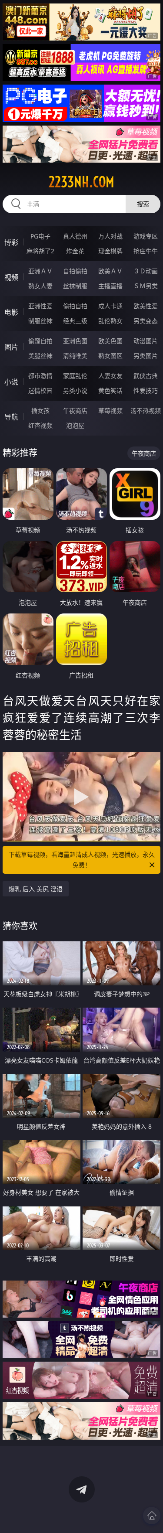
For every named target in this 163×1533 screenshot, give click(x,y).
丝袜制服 (75, 286)
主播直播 (110, 286)
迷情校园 (40, 390)
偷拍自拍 (75, 306)
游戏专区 (145, 236)
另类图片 (145, 355)
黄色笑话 (110, 390)
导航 (11, 417)
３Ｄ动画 (145, 271)
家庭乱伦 (75, 375)
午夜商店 (75, 410)
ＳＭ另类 (145, 286)
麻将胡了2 (40, 251)
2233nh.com (81, 182)
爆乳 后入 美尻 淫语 (36, 889)
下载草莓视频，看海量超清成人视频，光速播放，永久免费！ (82, 859)
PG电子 (40, 236)
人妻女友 (110, 375)
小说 (11, 382)
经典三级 (75, 321)
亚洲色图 (75, 341)
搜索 (143, 204)
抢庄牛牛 (145, 251)
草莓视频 (110, 410)
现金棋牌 (110, 251)
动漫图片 (145, 341)
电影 (11, 312)
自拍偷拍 (75, 271)
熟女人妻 (40, 286)
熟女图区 (110, 355)
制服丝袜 (40, 321)
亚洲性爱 (40, 306)
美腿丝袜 (40, 355)
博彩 (11, 242)
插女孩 (40, 410)
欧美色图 (110, 341)
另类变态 (145, 321)
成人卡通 (110, 306)
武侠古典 (145, 375)
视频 (11, 277)
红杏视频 (40, 425)
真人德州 (75, 236)
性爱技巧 (145, 390)
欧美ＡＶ (110, 271)
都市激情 (40, 375)
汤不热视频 (145, 410)
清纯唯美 (75, 355)
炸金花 (75, 251)
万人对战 (110, 236)
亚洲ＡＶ (40, 271)
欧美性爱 (145, 306)
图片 (11, 347)
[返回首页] (151, 1515)
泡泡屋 (75, 425)
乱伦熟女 (110, 321)
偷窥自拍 (40, 341)
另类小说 (75, 390)
